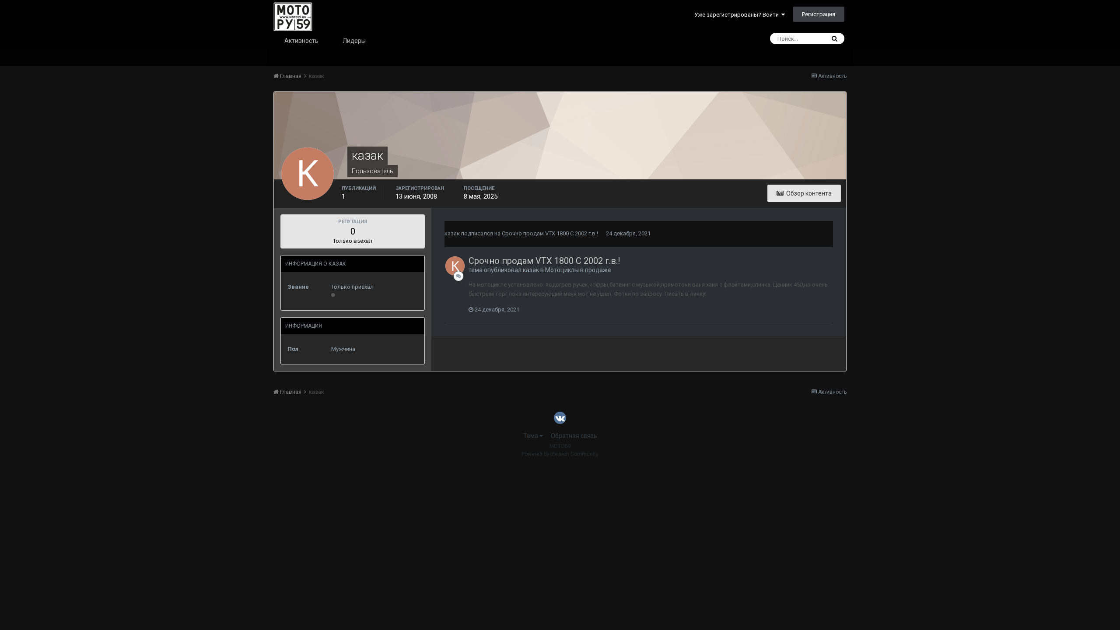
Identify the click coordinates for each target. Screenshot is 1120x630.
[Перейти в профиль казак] (455, 266)
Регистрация (818, 14)
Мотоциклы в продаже (578, 269)
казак (452, 233)
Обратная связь (574, 435)
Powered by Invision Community (560, 454)
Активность (301, 40)
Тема (531, 435)
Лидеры (354, 40)
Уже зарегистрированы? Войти (737, 14)
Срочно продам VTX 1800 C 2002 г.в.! (550, 233)
